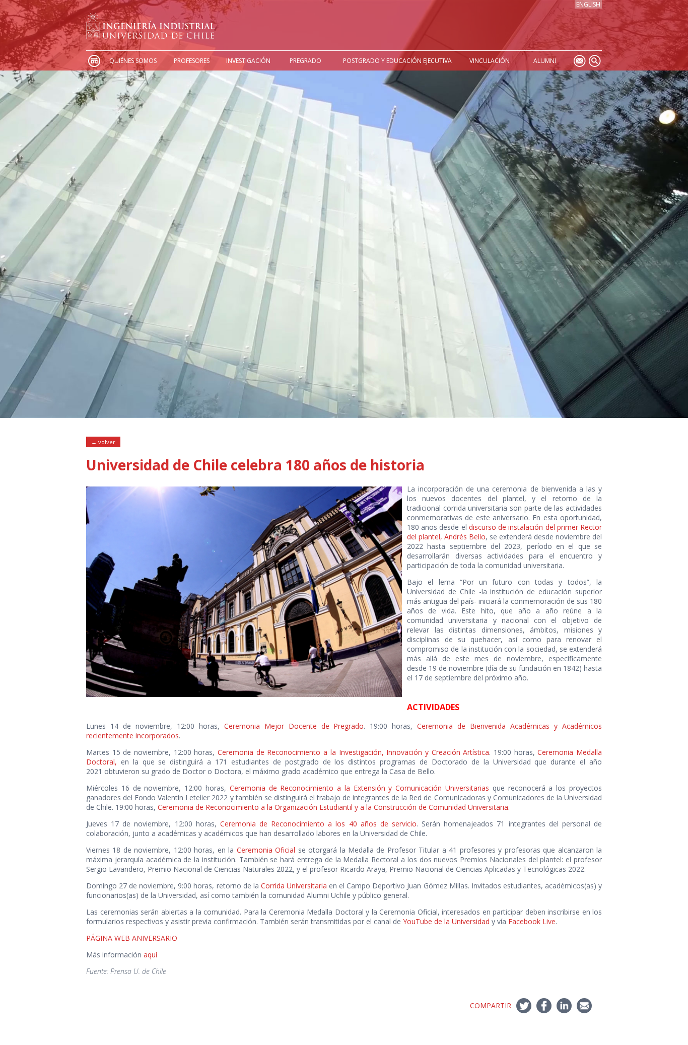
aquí (150, 954)
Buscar (594, 61)
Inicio (93, 61)
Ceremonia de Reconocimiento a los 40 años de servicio (318, 823)
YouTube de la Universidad (446, 921)
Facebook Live (532, 921)
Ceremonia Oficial (266, 850)
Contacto (579, 61)
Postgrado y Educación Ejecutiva (397, 60)
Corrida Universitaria (294, 885)
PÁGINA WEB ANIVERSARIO (131, 938)
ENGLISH (588, 4)
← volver (103, 442)
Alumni (544, 60)
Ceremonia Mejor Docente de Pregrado (294, 726)
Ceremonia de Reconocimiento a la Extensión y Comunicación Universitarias (359, 788)
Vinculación (489, 60)
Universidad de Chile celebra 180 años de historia (255, 464)
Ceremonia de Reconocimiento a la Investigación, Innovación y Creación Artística (353, 752)
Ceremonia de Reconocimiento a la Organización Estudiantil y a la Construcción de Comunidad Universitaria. (334, 807)
